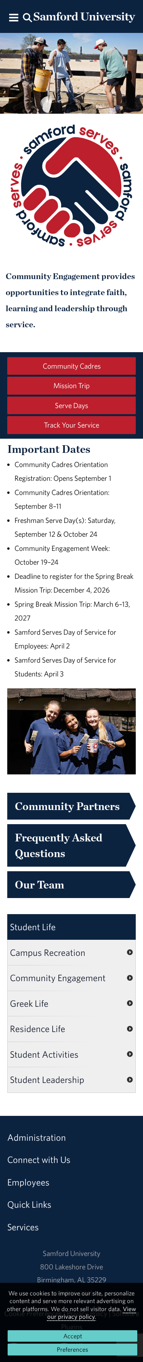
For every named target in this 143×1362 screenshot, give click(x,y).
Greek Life (29, 1003)
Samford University (71, 1253)
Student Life (33, 926)
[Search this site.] (28, 17)
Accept (72, 1336)
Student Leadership (47, 1079)
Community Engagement (58, 977)
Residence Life (37, 1028)
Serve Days (71, 405)
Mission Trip (71, 385)
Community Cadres (72, 366)
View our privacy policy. (92, 1312)
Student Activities (44, 1054)
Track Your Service (71, 425)
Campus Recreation (47, 952)
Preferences (72, 1349)
